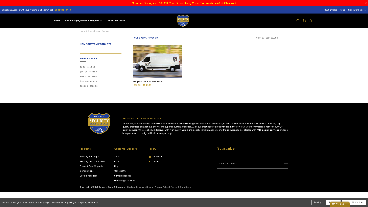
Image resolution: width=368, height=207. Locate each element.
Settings (318, 202)
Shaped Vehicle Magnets (148, 81)
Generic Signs (87, 170)
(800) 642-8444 (62, 9)
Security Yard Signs (89, 156)
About (117, 156)
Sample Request (122, 175)
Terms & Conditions (180, 187)
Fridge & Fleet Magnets (91, 166)
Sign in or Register (357, 9)
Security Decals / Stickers (92, 161)
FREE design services (268, 130)
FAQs (342, 9)
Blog (116, 166)
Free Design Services (124, 180)
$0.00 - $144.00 (87, 67)
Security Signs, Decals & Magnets (82, 20)
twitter (156, 161)
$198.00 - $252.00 (88, 76)
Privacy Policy (162, 187)
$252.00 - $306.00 (88, 81)
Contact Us (120, 170)
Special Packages (116, 20)
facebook (157, 156)
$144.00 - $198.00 (88, 71)
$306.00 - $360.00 (89, 86)
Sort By (260, 38)
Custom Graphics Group (140, 187)
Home (57, 20)
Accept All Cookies (354, 202)
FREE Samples (330, 9)
